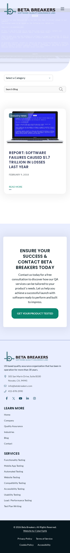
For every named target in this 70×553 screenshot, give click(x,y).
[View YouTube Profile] (20, 398)
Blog (6, 437)
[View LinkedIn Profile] (27, 398)
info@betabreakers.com (20, 386)
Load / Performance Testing (18, 500)
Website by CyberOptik (35, 530)
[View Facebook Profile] (6, 398)
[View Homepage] (26, 356)
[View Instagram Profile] (34, 398)
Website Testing (12, 477)
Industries (9, 432)
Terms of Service (44, 538)
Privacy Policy (25, 538)
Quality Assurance (13, 426)
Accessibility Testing (14, 488)
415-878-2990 (15, 391)
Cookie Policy (27, 544)
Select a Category (15, 77)
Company (9, 420)
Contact (8, 443)
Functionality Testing (14, 460)
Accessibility (44, 544)
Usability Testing (12, 494)
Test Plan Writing (12, 506)
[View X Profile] (13, 398)
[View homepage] (31, 9)
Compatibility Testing (15, 483)
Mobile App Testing (13, 465)
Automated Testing (13, 471)
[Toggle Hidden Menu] (62, 9)
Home (7, 414)
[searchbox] (35, 89)
